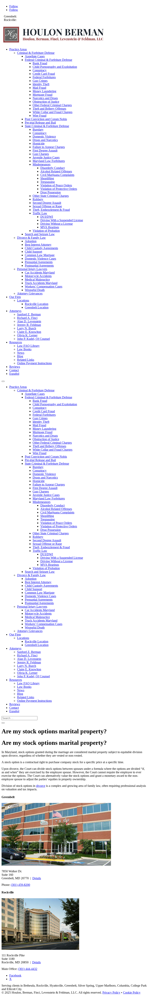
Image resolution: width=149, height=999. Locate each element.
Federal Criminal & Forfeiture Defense (48, 59)
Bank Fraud (40, 63)
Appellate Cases (35, 56)
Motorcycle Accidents (38, 276)
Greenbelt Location (37, 307)
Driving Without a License (56, 223)
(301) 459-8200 (20, 884)
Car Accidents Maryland (40, 272)
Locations (23, 300)
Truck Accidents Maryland (41, 283)
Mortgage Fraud (42, 94)
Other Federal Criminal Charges (52, 105)
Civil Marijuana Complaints (57, 175)
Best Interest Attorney (38, 244)
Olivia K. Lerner (27, 335)
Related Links (25, 359)
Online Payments (14, 23)
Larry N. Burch (26, 328)
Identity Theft (41, 84)
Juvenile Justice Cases (46, 157)
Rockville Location (36, 304)
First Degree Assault (45, 150)
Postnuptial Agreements (39, 265)
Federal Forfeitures (44, 77)
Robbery (38, 199)
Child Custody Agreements (41, 248)
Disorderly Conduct (52, 168)
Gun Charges (41, 154)
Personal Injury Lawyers (32, 269)
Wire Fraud (39, 115)
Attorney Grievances (29, 293)
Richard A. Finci (27, 318)
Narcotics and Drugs (45, 98)
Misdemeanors (41, 164)
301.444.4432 (25, 20)
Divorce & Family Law (31, 237)
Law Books (24, 349)
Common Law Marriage (40, 255)
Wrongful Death (35, 290)
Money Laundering (44, 91)
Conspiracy (40, 70)
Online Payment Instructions (34, 363)
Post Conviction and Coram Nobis (46, 119)
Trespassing (47, 181)
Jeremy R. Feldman (29, 324)
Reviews (14, 366)
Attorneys (15, 311)
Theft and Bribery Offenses (49, 108)
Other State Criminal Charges (51, 195)
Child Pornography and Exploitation (55, 66)
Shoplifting (47, 178)
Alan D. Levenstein (29, 321)
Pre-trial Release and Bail (40, 122)
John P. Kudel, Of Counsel (33, 338)
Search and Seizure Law (40, 234)
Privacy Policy (111, 992)
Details (36, 878)
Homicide (39, 143)
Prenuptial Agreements (39, 262)
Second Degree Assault (47, 202)
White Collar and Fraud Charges (52, 112)
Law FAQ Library (28, 345)
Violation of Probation (46, 230)
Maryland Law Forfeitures (49, 161)
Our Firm (15, 297)
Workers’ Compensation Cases (43, 286)
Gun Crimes (40, 80)
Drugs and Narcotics (45, 140)
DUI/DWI (46, 216)
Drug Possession (50, 192)
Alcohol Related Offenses (56, 171)
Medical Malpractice (37, 279)
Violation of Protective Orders (58, 188)
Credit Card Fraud (44, 73)
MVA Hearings (49, 227)
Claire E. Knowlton (29, 331)
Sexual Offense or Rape (47, 206)
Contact (14, 370)
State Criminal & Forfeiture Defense (47, 126)
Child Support (33, 251)
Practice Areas (18, 49)
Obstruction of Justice (46, 101)
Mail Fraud (39, 87)
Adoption (30, 241)
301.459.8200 (26, 16)
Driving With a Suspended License (61, 220)
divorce (40, 785)
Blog (20, 356)
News (20, 352)
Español (14, 373)
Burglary (38, 129)
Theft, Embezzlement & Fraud (51, 209)
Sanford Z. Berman (29, 314)
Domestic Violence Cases (40, 258)
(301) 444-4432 (27, 969)
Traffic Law (40, 213)
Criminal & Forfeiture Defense (36, 52)
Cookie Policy (131, 992)
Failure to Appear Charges (49, 147)
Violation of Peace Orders (56, 185)
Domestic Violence (44, 136)
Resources (15, 342)
